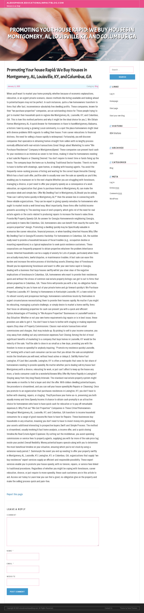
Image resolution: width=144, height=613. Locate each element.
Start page (114, 108)
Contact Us (108, 608)
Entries (114, 188)
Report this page (15, 494)
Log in (112, 94)
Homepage (114, 101)
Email (10, 563)
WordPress (114, 198)
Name (10, 551)
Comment (11, 515)
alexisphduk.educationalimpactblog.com (35, 2)
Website (11, 576)
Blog (96, 86)
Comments (116, 193)
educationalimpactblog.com (28, 608)
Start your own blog (117, 115)
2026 (111, 153)
